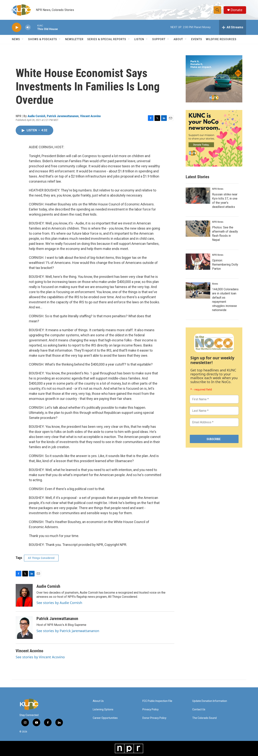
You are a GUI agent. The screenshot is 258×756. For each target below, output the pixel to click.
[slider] (34, 27)
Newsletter (74, 39)
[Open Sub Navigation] (22, 39)
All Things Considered (41, 557)
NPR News (217, 188)
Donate (236, 10)
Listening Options (103, 709)
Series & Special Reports (106, 39)
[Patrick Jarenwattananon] (24, 627)
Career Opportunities (105, 718)
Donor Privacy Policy (154, 718)
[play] (17, 27)
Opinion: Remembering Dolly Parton (225, 264)
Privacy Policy (150, 709)
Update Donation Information (209, 701)
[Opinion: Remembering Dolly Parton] (198, 262)
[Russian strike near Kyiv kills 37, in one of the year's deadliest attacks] (198, 195)
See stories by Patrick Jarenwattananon (67, 630)
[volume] (28, 27)
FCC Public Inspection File (157, 701)
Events (196, 39)
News (215, 283)
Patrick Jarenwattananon (63, 116)
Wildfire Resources (221, 39)
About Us (98, 701)
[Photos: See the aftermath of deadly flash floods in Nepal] (198, 228)
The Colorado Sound (204, 718)
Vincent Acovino (90, 116)
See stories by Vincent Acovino (40, 657)
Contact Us (198, 709)
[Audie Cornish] (24, 595)
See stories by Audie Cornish (59, 602)
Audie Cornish (36, 116)
